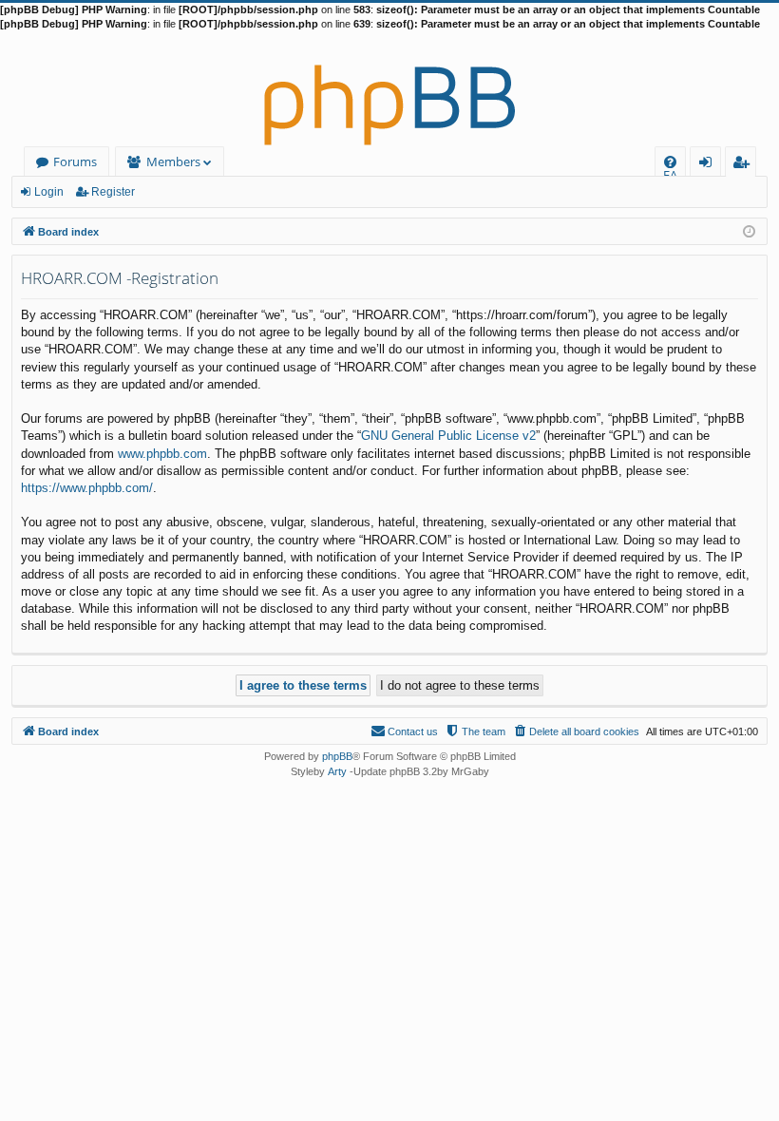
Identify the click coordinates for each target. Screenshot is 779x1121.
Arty (337, 771)
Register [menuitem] (744, 165)
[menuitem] (670, 162)
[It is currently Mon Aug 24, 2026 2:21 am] (749, 230)
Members (173, 161)
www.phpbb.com (162, 453)
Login (49, 192)
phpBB (337, 756)
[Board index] (389, 89)
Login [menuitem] (709, 165)
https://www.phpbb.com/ (87, 488)
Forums (75, 161)
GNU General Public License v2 (448, 435)
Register (113, 192)
